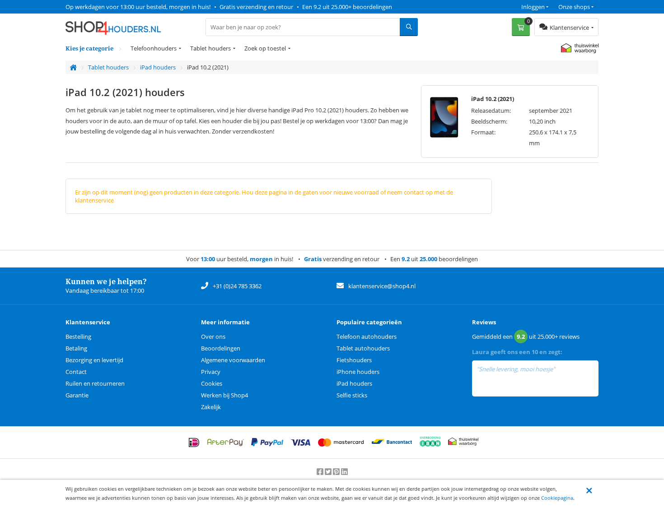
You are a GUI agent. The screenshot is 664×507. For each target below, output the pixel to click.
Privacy (210, 372)
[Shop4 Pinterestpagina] (337, 472)
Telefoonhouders (154, 48)
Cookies (211, 383)
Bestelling (78, 336)
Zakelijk (211, 407)
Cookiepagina (557, 497)
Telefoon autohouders (367, 336)
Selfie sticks (352, 395)
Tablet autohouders (363, 348)
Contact (76, 372)
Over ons (213, 336)
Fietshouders (354, 360)
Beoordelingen (220, 348)
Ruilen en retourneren (95, 383)
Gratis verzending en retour (256, 7)
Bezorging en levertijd (94, 360)
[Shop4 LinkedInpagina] (344, 472)
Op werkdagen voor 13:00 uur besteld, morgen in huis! (137, 7)
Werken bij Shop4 (224, 395)
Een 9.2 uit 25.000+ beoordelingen (347, 7)
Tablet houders (210, 48)
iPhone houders (358, 372)
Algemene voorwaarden (233, 360)
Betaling (76, 348)
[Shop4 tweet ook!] (329, 472)
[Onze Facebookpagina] (321, 472)
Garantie (77, 395)
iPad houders (354, 383)
